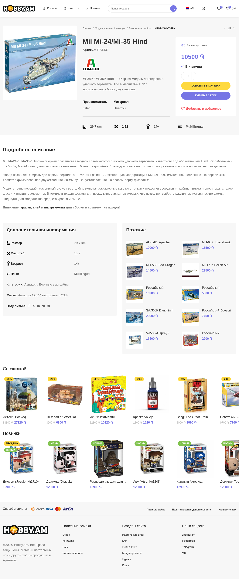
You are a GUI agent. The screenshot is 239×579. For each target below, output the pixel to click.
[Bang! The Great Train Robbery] (195, 394)
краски (25, 207)
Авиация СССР (29, 295)
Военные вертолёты (140, 28)
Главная (87, 28)
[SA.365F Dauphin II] (134, 317)
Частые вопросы (73, 553)
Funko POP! (129, 547)
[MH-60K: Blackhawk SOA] (190, 249)
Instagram (188, 534)
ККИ (124, 540)
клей (36, 207)
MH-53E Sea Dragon (160, 265)
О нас (66, 534)
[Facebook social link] (29, 306)
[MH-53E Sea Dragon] (134, 271)
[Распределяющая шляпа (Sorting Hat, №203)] (109, 459)
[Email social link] (38, 306)
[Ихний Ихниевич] (109, 394)
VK (184, 553)
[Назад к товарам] (229, 28)
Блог (65, 547)
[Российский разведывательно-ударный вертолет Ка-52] (190, 340)
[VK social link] (43, 306)
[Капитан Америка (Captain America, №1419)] (195, 459)
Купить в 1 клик (206, 95)
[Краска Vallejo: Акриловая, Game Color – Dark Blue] (152, 394)
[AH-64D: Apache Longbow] (134, 249)
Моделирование (104, 28)
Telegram (188, 547)
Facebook (188, 540)
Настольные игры (133, 534)
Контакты (68, 540)
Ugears (126, 559)
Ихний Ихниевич (102, 417)
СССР (64, 295)
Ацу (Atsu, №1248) (147, 481)
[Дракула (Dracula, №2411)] (65, 459)
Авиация (120, 28)
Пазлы (126, 565)
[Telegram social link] (48, 306)
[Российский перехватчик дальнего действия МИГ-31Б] (190, 294)
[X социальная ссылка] (33, 306)
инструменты (54, 207)
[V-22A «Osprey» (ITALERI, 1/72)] (134, 340)
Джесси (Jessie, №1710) (21, 481)
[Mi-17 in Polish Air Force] (190, 271)
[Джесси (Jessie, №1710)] (22, 459)
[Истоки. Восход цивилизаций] (22, 394)
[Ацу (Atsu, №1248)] (152, 459)
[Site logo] (19, 8)
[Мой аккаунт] (203, 8)
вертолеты (50, 295)
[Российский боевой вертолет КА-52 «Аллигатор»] (190, 317)
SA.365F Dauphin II (159, 310)
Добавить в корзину (206, 85)
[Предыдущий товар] (225, 28)
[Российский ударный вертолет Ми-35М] (134, 294)
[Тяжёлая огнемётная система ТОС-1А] (65, 394)
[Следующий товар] (234, 28)
